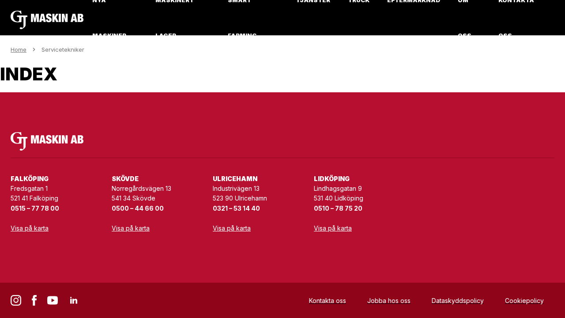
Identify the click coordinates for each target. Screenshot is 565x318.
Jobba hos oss (389, 300)
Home (18, 49)
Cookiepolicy (524, 300)
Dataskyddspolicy (458, 300)
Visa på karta (30, 228)
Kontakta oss (327, 300)
